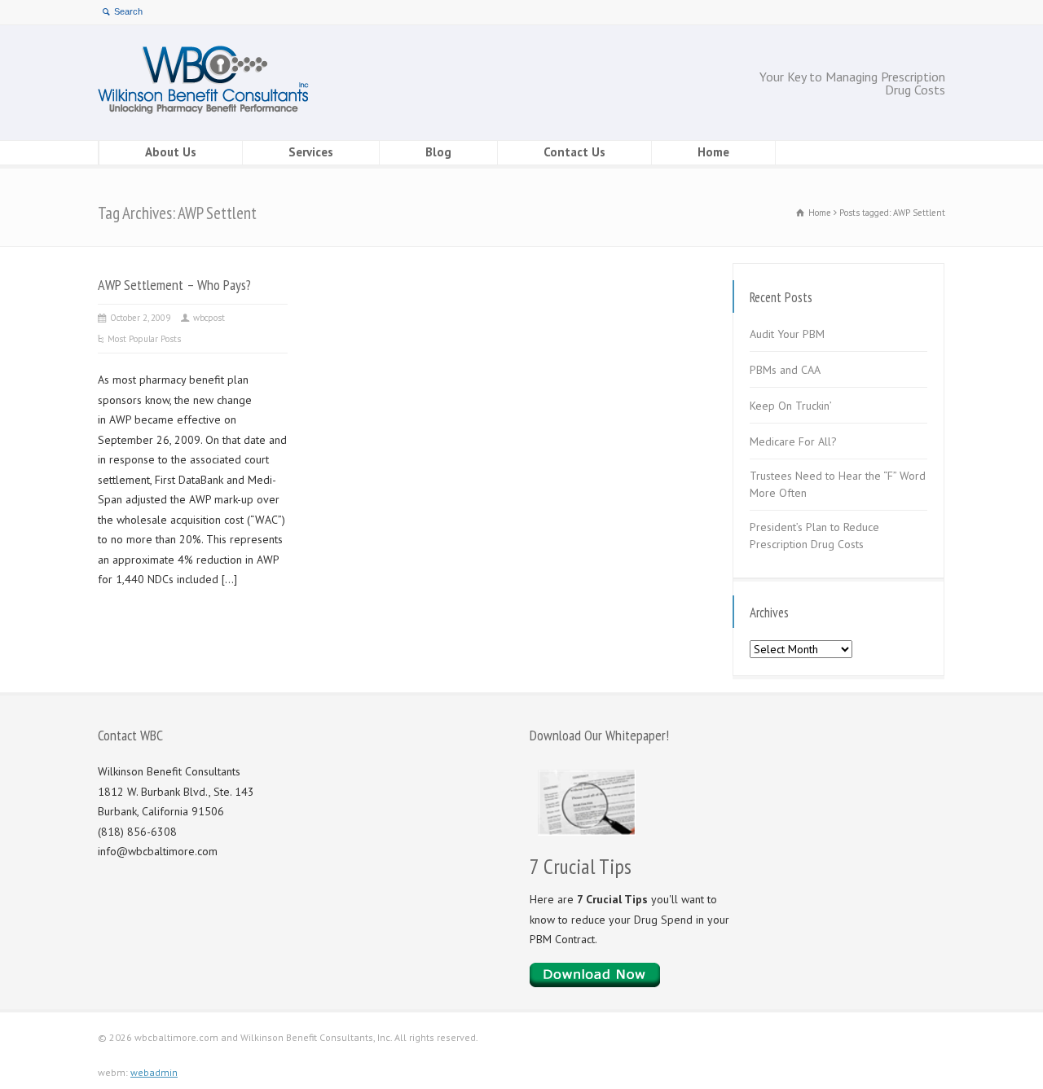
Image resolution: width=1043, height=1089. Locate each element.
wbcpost (209, 317)
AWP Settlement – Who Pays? (174, 284)
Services (310, 152)
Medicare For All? (793, 441)
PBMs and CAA (785, 369)
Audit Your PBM (787, 334)
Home (713, 152)
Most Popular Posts (144, 339)
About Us (170, 152)
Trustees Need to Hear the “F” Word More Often (838, 484)
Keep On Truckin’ (791, 405)
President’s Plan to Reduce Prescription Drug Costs (814, 535)
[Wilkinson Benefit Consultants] (203, 110)
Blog (438, 152)
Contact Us (574, 152)
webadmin (154, 1072)
